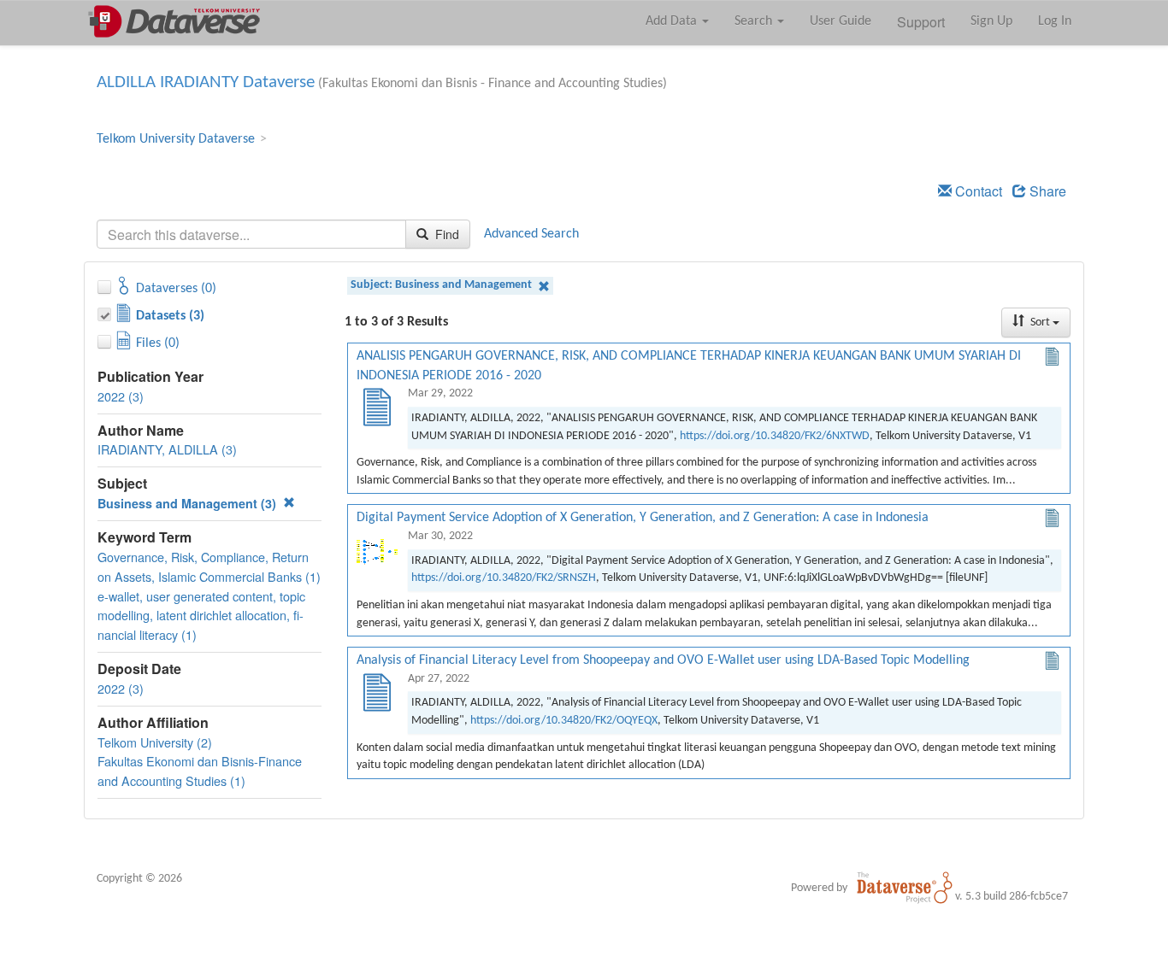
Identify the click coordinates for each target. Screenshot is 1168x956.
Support (921, 22)
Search (755, 21)
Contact (977, 191)
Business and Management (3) (188, 503)
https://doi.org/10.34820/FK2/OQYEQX (564, 720)
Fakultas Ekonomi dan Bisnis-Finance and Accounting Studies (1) (199, 770)
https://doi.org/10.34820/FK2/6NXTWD (775, 436)
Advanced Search (531, 234)
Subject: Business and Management (442, 285)
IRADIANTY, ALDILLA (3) (167, 449)
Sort (1040, 322)
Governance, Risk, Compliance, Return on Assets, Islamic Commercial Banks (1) (209, 566)
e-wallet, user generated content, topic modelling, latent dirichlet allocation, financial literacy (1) (201, 615)
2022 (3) (120, 396)
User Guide (840, 21)
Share (1046, 191)
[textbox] (251, 234)
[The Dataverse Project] (904, 887)
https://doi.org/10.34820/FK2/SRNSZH (503, 578)
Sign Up (991, 21)
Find (445, 234)
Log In (1054, 21)
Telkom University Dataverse (176, 139)
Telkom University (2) (154, 742)
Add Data (673, 21)
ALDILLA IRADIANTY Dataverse (206, 82)
